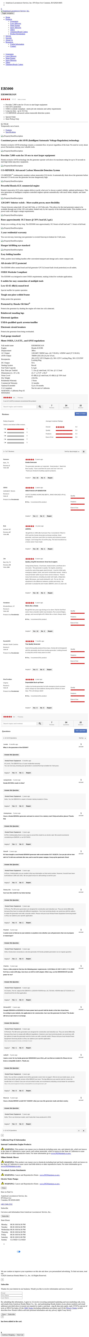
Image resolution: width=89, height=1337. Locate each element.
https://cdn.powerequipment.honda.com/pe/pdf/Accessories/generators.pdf (25, 1083)
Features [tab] (9, 130)
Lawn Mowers (15, 23)
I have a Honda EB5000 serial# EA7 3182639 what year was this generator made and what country (35, 1101)
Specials (9, 38)
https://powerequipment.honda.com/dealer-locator (18, 1041)
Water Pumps (15, 26)
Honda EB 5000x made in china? (14, 783)
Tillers (12, 30)
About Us (9, 40)
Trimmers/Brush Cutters (19, 32)
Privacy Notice (6, 1248)
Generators (14, 21)
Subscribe (5, 1216)
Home (8, 17)
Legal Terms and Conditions (11, 1256)
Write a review (22, 99)
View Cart (20, 1335)
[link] (9, 99)
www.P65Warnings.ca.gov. (61, 1153)
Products (9, 19)
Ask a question (81, 731)
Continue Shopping (8, 1335)
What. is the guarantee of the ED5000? (15, 747)
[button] (83, 1130)
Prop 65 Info (5, 1264)
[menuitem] (74, 451)
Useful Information (17, 44)
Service (8, 36)
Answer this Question (11, 755)
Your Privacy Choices (9, 1252)
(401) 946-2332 (11, 5)
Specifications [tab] (11, 132)
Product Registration (17, 34)
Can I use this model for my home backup (17, 893)
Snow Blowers (15, 28)
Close (4, 1188)
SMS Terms (5, 1260)
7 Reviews (20, 398)
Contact (13, 46)
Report (50, 478)
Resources (9, 42)
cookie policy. (9, 1273)
